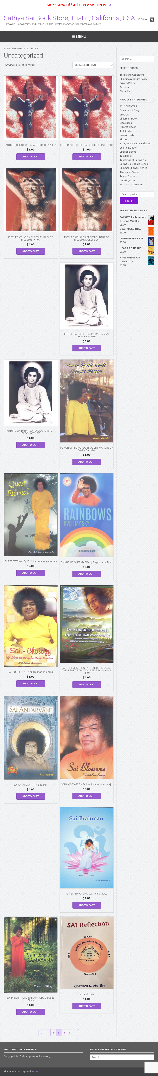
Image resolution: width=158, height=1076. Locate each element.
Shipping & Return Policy (133, 79)
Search (129, 200)
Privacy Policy (127, 83)
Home (7, 48)
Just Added (126, 131)
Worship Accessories (131, 184)
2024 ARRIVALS (128, 106)
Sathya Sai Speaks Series (134, 163)
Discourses (126, 122)
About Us (125, 91)
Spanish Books (128, 151)
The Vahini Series (129, 172)
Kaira (35, 1071)
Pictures (124, 139)
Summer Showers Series (133, 167)
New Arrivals (127, 135)
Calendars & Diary (130, 110)
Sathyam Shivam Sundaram (135, 143)
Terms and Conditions (132, 74)
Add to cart (30, 156)
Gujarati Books (128, 126)
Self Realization (128, 147)
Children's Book (128, 118)
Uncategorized (20, 48)
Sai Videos (126, 87)
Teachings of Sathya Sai (133, 160)
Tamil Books (127, 156)
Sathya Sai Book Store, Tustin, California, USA (69, 18)
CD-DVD (124, 114)
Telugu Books (127, 176)
